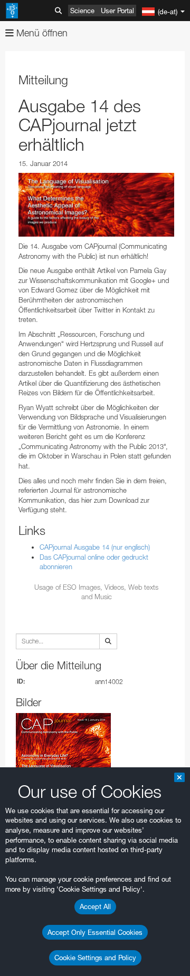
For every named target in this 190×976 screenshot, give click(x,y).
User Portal (117, 10)
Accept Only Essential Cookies (95, 932)
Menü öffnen (41, 32)
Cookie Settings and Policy (95, 957)
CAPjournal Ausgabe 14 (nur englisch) (95, 547)
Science (82, 10)
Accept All (95, 906)
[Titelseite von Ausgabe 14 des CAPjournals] (96, 205)
